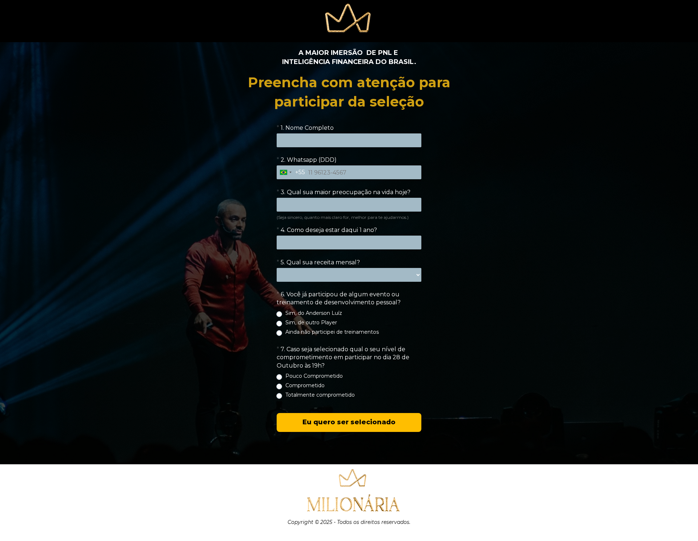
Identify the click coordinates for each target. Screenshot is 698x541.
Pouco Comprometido (314, 376)
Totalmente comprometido (320, 395)
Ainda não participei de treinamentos (332, 332)
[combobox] (291, 172)
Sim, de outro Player (311, 322)
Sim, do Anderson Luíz (313, 313)
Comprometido (305, 385)
